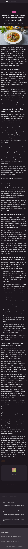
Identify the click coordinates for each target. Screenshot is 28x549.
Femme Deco (11, 1)
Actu (7, 8)
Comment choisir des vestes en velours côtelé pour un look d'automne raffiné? (14, 501)
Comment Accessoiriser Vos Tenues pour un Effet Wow (13, 510)
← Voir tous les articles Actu (8, 485)
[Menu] (20, 1)
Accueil (3, 8)
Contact (17, 541)
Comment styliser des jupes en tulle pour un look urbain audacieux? (13, 506)
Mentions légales (10, 541)
